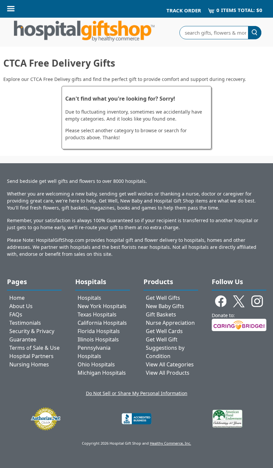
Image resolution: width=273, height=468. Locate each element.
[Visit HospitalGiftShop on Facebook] (220, 302)
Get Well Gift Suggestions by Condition (165, 348)
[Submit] (254, 32)
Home (17, 297)
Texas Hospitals (97, 314)
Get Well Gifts (163, 297)
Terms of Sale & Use (34, 347)
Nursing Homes (29, 364)
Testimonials (25, 322)
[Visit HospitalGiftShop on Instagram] (257, 302)
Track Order (183, 10)
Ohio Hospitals (96, 364)
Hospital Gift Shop (84, 32)
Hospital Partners (31, 356)
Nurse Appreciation (170, 322)
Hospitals (89, 297)
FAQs (15, 314)
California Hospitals (102, 322)
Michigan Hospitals (102, 372)
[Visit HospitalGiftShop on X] (238, 302)
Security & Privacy (31, 331)
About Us (21, 306)
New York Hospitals (102, 306)
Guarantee (22, 339)
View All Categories (170, 364)
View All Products (167, 372)
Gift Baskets (161, 314)
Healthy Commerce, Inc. (170, 443)
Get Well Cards (164, 331)
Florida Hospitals (99, 331)
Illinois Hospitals (98, 339)
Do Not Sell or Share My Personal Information (136, 393)
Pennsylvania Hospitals (94, 352)
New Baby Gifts (165, 306)
